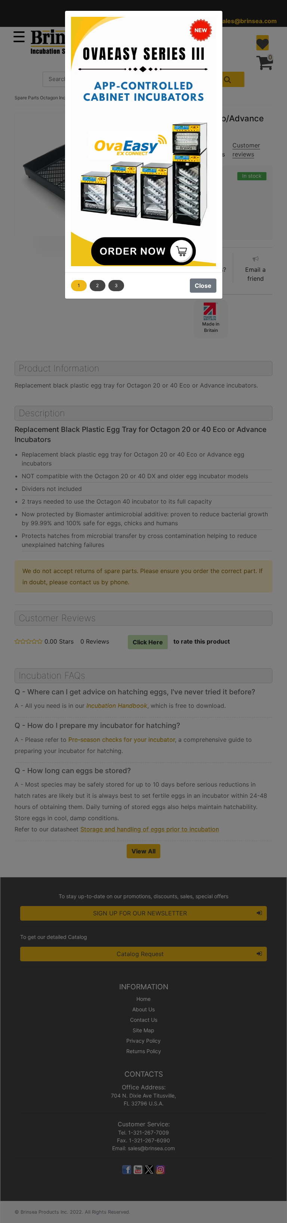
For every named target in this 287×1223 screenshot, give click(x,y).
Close (203, 285)
